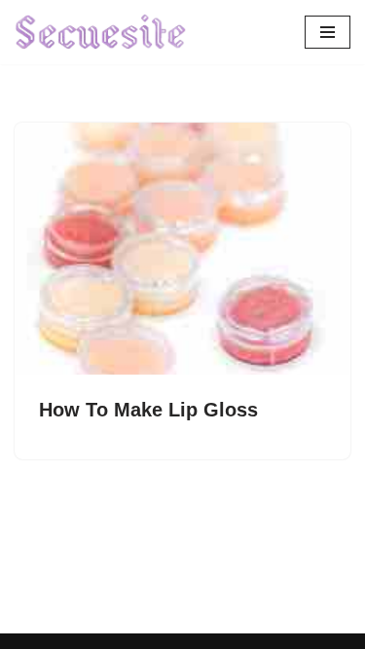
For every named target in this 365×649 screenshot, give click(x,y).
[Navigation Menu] (327, 32)
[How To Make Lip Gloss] (182, 249)
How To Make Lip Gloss (148, 409)
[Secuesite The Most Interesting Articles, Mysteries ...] (101, 32)
